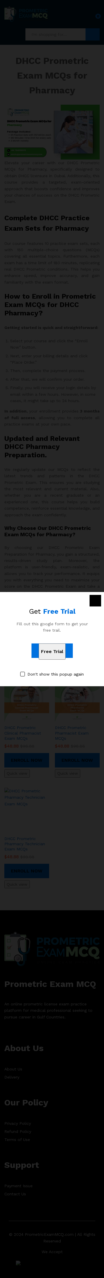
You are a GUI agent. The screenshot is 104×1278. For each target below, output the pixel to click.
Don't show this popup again (55, 674)
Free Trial (52, 651)
